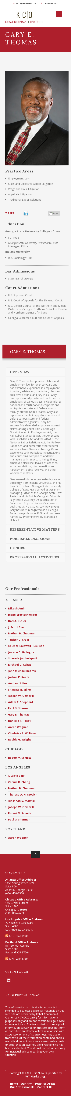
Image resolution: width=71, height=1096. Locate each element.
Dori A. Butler (17, 621)
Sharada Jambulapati (22, 658)
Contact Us (44, 1087)
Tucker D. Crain (18, 639)
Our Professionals (22, 1087)
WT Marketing (35, 1076)
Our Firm (26, 1083)
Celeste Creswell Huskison (26, 646)
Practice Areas (45, 1083)
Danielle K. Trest (19, 721)
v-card (9, 212)
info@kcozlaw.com (26, 3)
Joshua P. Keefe (19, 677)
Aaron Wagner (18, 727)
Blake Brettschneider (22, 614)
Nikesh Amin (16, 608)
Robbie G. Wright (19, 739)
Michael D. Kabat (19, 664)
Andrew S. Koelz (19, 683)
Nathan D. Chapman (21, 633)
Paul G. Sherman (19, 708)
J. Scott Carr (16, 627)
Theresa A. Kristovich (22, 794)
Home (14, 1083)
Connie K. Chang (19, 782)
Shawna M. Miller (19, 689)
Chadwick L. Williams (22, 733)
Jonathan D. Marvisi (21, 801)
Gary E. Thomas (18, 714)
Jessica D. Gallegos (21, 652)
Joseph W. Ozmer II (21, 696)
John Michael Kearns (22, 671)
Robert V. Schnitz (19, 757)
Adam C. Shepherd (20, 702)
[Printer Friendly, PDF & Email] (58, 213)
